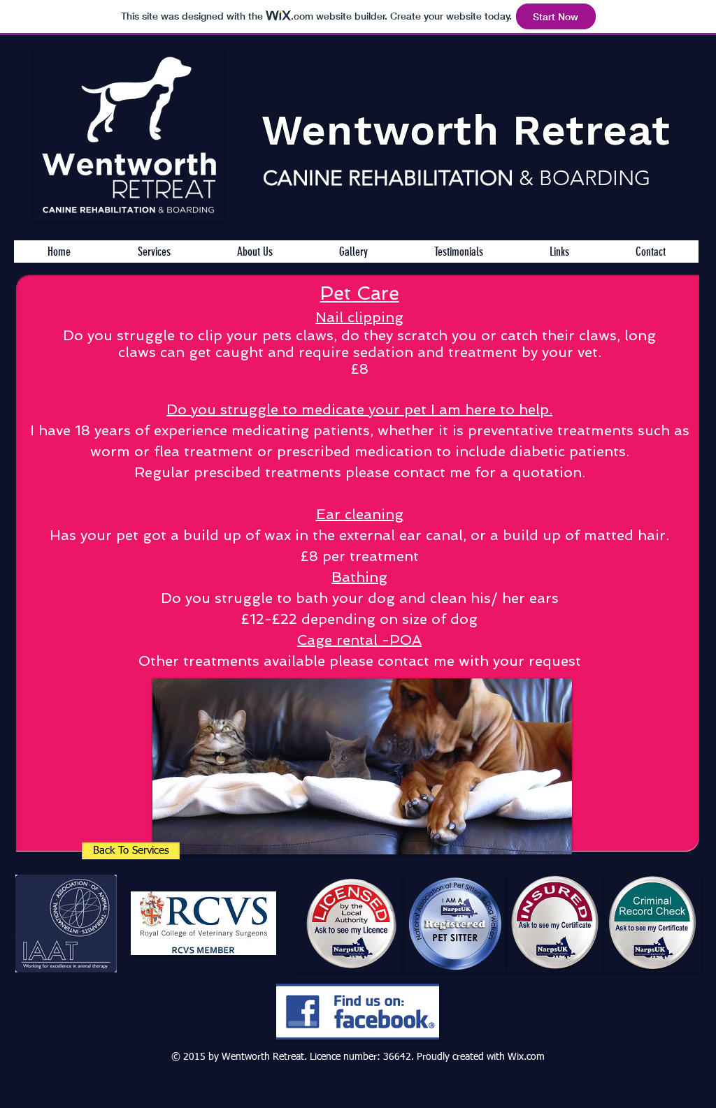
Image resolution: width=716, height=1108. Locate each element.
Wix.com (526, 1057)
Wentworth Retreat (466, 130)
